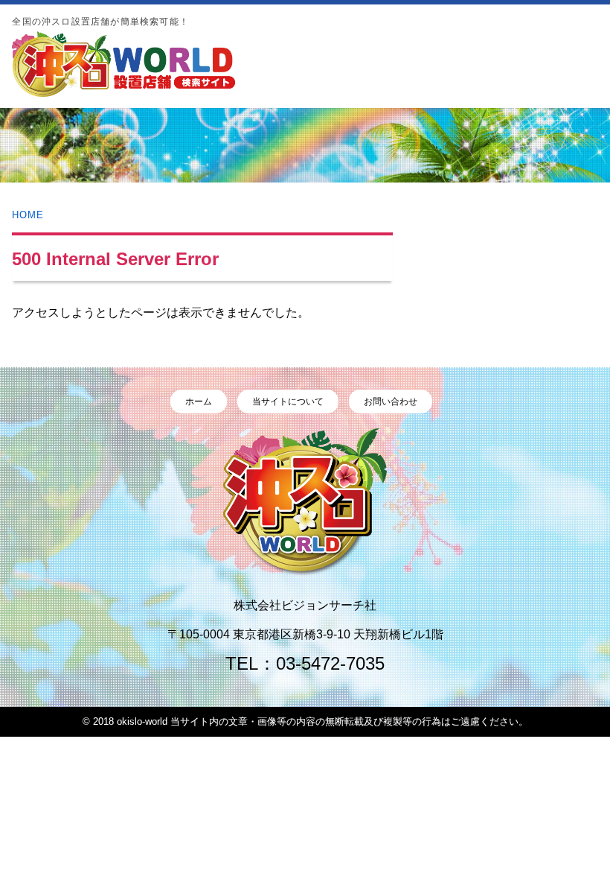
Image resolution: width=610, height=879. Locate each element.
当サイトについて (288, 401)
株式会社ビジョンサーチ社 (305, 605)
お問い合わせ (390, 401)
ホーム (198, 401)
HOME (28, 214)
